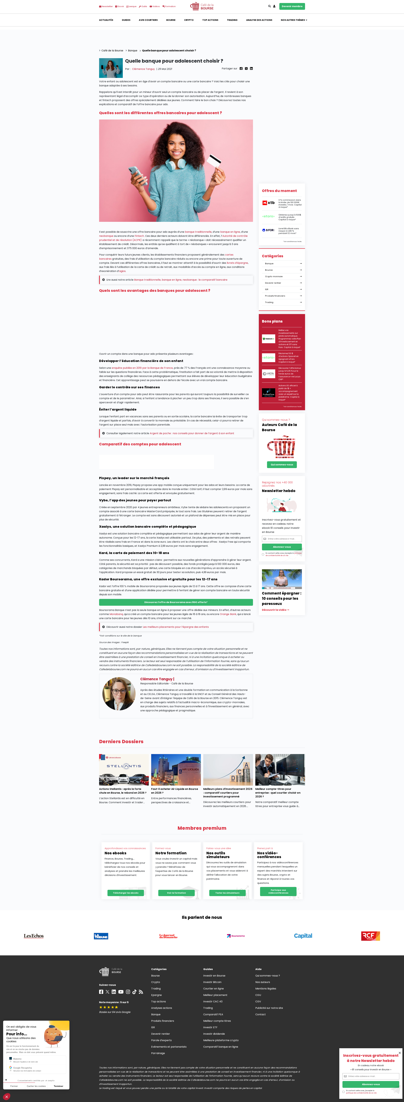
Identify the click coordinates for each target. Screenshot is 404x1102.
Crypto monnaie (274, 276)
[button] (6, 1096)
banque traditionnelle (198, 232)
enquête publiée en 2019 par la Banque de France (142, 368)
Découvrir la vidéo (274, 610)
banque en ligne (230, 232)
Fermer (14, 1086)
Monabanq (116, 614)
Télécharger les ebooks (125, 893)
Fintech (139, 236)
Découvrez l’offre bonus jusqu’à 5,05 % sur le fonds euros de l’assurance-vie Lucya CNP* (290, 374)
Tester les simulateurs (227, 893)
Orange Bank (228, 614)
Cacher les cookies (36, 1086)
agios (122, 271)
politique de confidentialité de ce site (361, 1093)
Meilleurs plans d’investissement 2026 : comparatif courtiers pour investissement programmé (227, 792)
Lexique (132, 6)
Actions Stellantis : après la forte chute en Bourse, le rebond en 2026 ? (123, 791)
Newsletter (107, 6)
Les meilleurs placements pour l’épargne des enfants (176, 627)
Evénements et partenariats (169, 1047)
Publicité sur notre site (269, 1008)
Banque (269, 263)
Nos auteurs (262, 982)
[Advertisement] (176, 323)
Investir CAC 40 (213, 1001)
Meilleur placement (215, 995)
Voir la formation (176, 893)
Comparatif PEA (213, 1014)
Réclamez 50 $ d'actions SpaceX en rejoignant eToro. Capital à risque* (289, 357)
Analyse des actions (259, 20)
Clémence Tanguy (143, 69)
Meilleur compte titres (217, 1021)
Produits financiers (275, 295)
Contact (260, 1014)
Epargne (156, 995)
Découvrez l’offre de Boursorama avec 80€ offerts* (176, 602)
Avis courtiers (148, 20)
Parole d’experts (161, 1040)
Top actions (210, 20)
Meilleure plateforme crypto (221, 1040)
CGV (258, 1001)
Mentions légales (265, 988)
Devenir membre (292, 6)
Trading (232, 20)
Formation (170, 6)
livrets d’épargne (237, 263)
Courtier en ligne (213, 988)
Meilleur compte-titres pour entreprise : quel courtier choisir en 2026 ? (277, 792)
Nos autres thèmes (293, 20)
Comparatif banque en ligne (220, 1047)
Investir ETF (210, 1027)
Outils (144, 6)
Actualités (106, 20)
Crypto (189, 20)
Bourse (170, 20)
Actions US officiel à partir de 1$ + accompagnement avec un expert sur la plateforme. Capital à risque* (289, 392)
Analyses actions (161, 1008)
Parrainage (158, 1053)
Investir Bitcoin (212, 982)
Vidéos (156, 6)
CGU (258, 995)
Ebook (120, 6)
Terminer (58, 1086)
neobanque (106, 236)
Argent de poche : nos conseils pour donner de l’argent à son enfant (192, 433)
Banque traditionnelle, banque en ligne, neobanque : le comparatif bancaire (180, 280)
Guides (126, 20)
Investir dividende (214, 1034)
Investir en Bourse (214, 975)
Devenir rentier (273, 282)
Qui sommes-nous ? (267, 975)
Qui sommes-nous (282, 464)
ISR (266, 289)
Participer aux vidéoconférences (278, 891)
